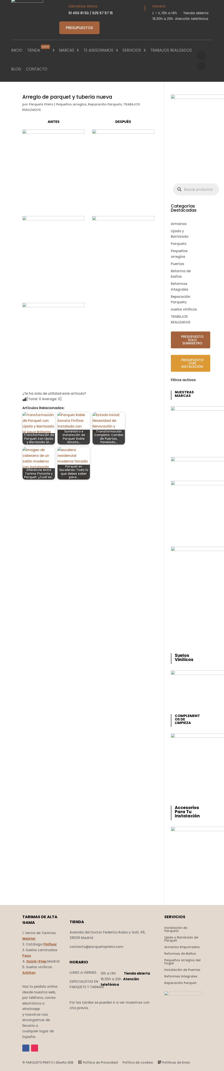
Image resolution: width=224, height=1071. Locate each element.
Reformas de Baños (180, 954)
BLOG (16, 69)
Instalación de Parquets (175, 929)
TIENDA (38, 49)
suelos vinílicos (184, 309)
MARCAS (66, 50)
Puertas (177, 264)
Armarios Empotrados (182, 947)
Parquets (179, 243)
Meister (29, 938)
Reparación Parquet (180, 983)
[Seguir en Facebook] (201, 55)
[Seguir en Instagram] (201, 66)
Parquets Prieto (41, 104)
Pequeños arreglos (71, 104)
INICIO (16, 50)
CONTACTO (36, 69)
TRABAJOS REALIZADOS (171, 50)
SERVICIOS (131, 50)
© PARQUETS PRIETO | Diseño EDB (47, 1063)
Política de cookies (137, 1063)
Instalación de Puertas (182, 970)
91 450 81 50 (78, 13)
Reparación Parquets (105, 104)
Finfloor (50, 944)
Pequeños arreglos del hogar (182, 962)
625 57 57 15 (102, 13)
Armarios (179, 224)
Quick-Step (36, 961)
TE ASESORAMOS (98, 50)
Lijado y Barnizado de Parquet (181, 939)
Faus (26, 955)
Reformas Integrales (180, 977)
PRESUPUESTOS (79, 27)
